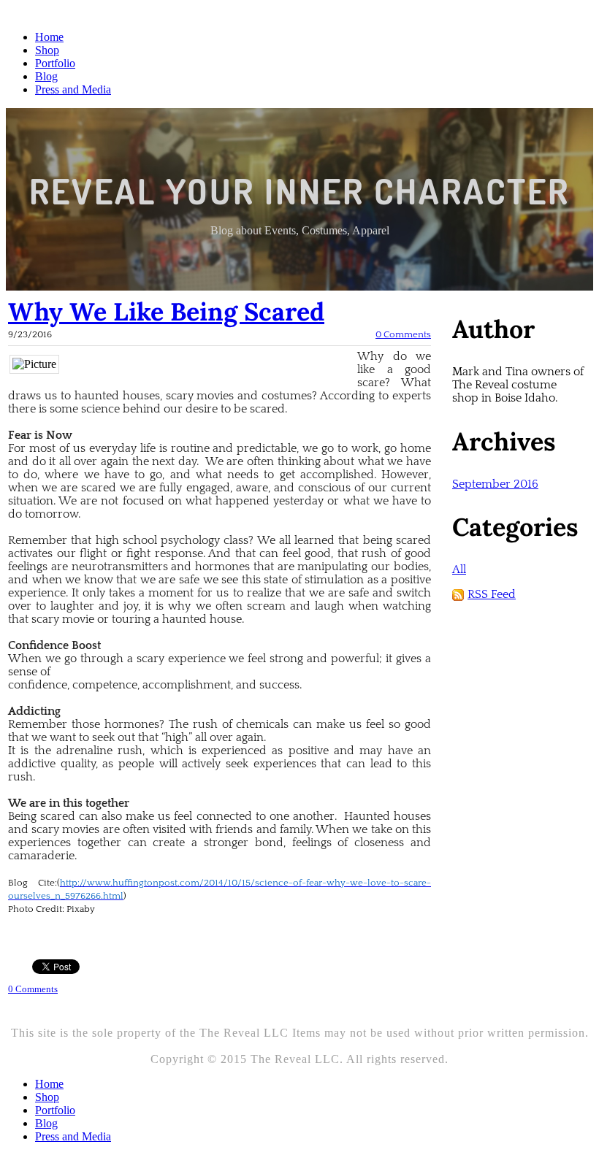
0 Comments (403, 334)
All (459, 569)
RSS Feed (492, 594)
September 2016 (495, 484)
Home (49, 37)
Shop (47, 50)
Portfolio (55, 63)
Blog (46, 76)
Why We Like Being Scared (166, 311)
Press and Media (73, 89)
